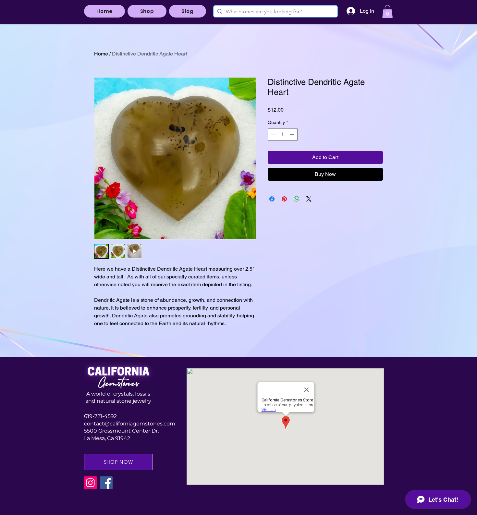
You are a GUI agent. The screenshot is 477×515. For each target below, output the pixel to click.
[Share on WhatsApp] (296, 199)
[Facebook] (106, 482)
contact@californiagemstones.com (129, 424)
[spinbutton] (282, 134)
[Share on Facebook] (272, 199)
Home (101, 54)
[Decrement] (273, 134)
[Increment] (292, 134)
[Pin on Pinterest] (284, 199)
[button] (387, 11)
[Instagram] (90, 482)
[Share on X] (309, 199)
